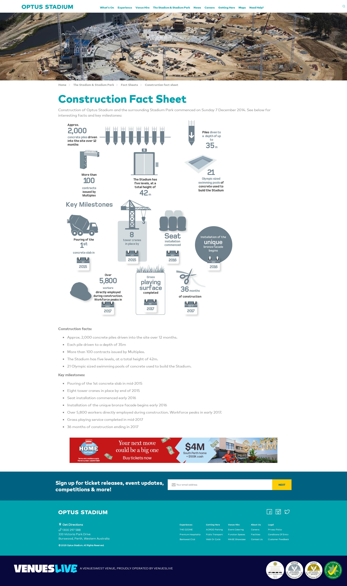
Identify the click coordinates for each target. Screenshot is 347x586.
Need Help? (256, 7)
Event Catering (236, 529)
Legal (271, 524)
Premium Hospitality (190, 534)
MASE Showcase (237, 539)
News (197, 7)
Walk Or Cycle (213, 539)
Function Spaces (236, 534)
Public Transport (214, 534)
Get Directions (73, 524)
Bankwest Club (187, 539)
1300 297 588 (71, 530)
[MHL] (173, 450)
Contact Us (257, 539)
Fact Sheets (129, 84)
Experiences (186, 524)
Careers (210, 7)
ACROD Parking (214, 529)
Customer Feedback (278, 539)
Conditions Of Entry (278, 534)
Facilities (255, 534)
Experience (125, 7)
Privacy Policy (275, 529)
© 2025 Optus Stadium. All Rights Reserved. (81, 545)
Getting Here (226, 7)
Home (62, 84)
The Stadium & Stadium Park (171, 7)
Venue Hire (142, 7)
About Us (256, 524)
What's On (107, 7)
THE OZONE (186, 529)
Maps (242, 7)
